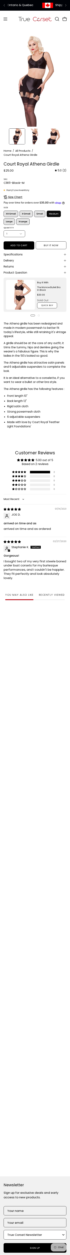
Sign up (35, 1247)
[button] (56, 19)
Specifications (13, 254)
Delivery (9, 260)
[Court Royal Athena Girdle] (17, 136)
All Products (23, 151)
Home (7, 151)
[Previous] (4, 5)
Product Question (15, 272)
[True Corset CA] (35, 18)
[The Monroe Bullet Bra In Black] (20, 295)
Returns (9, 266)
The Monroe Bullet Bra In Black (48, 288)
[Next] (65, 5)
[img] (60, 170)
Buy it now (51, 245)
